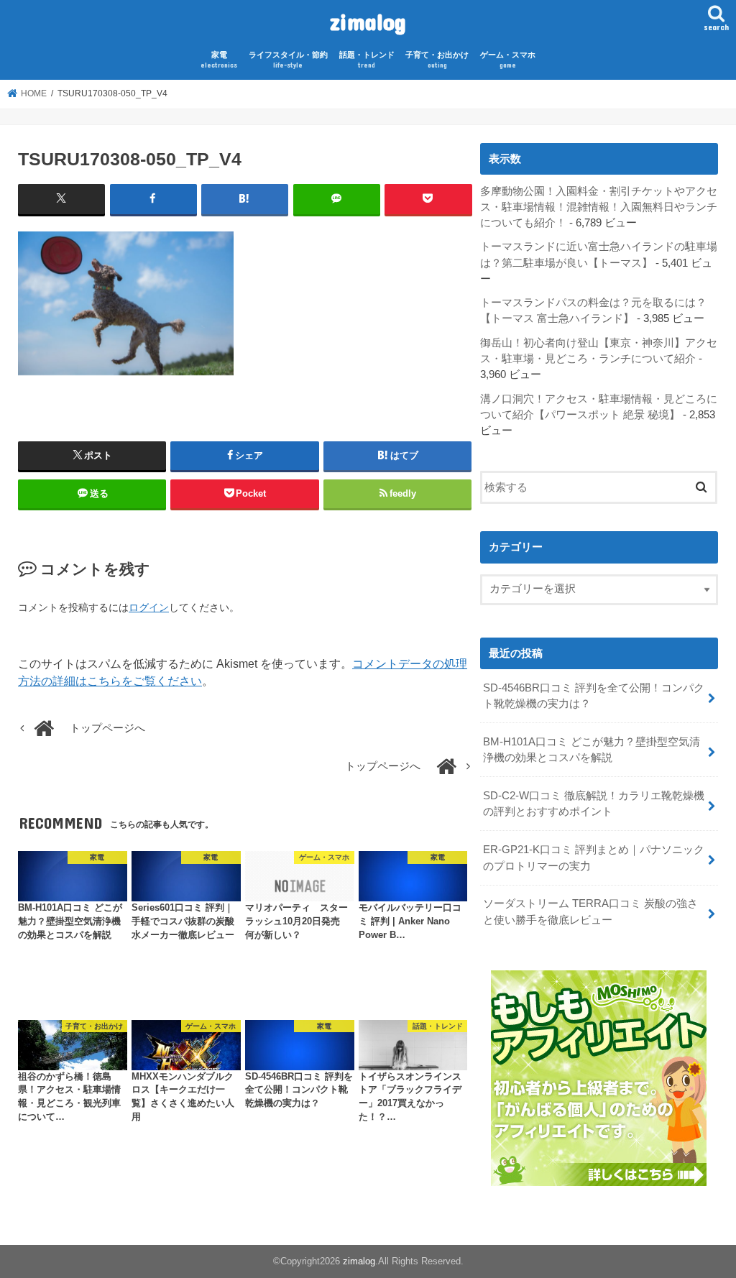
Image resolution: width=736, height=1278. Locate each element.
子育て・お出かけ (437, 60)
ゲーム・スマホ (507, 60)
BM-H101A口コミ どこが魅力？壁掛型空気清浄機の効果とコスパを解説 (591, 749)
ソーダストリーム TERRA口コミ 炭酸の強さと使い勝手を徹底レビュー (590, 911)
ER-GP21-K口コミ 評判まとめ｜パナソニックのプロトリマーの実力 (593, 857)
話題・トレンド (367, 60)
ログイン (149, 607)
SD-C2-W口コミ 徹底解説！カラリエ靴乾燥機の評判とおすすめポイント (593, 803)
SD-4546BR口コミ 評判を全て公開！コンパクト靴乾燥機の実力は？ (593, 695)
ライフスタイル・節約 (288, 60)
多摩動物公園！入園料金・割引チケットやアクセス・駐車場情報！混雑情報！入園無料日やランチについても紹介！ (598, 207)
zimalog (368, 21)
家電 (219, 60)
